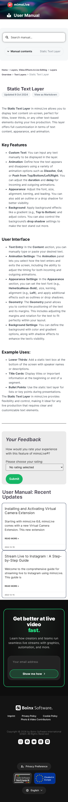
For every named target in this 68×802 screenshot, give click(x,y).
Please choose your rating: (24, 461)
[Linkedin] (40, 741)
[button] (34, 766)
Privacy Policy (29, 716)
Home (5, 70)
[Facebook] (27, 741)
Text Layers (20, 74)
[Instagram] (20, 741)
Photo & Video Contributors (36, 719)
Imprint (11, 716)
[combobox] (34, 37)
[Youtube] (34, 741)
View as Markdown (45, 94)
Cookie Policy (50, 716)
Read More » (12, 538)
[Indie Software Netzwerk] (22, 778)
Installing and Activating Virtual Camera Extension (30, 511)
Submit (14, 479)
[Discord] (47, 741)
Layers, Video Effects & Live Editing (29, 70)
